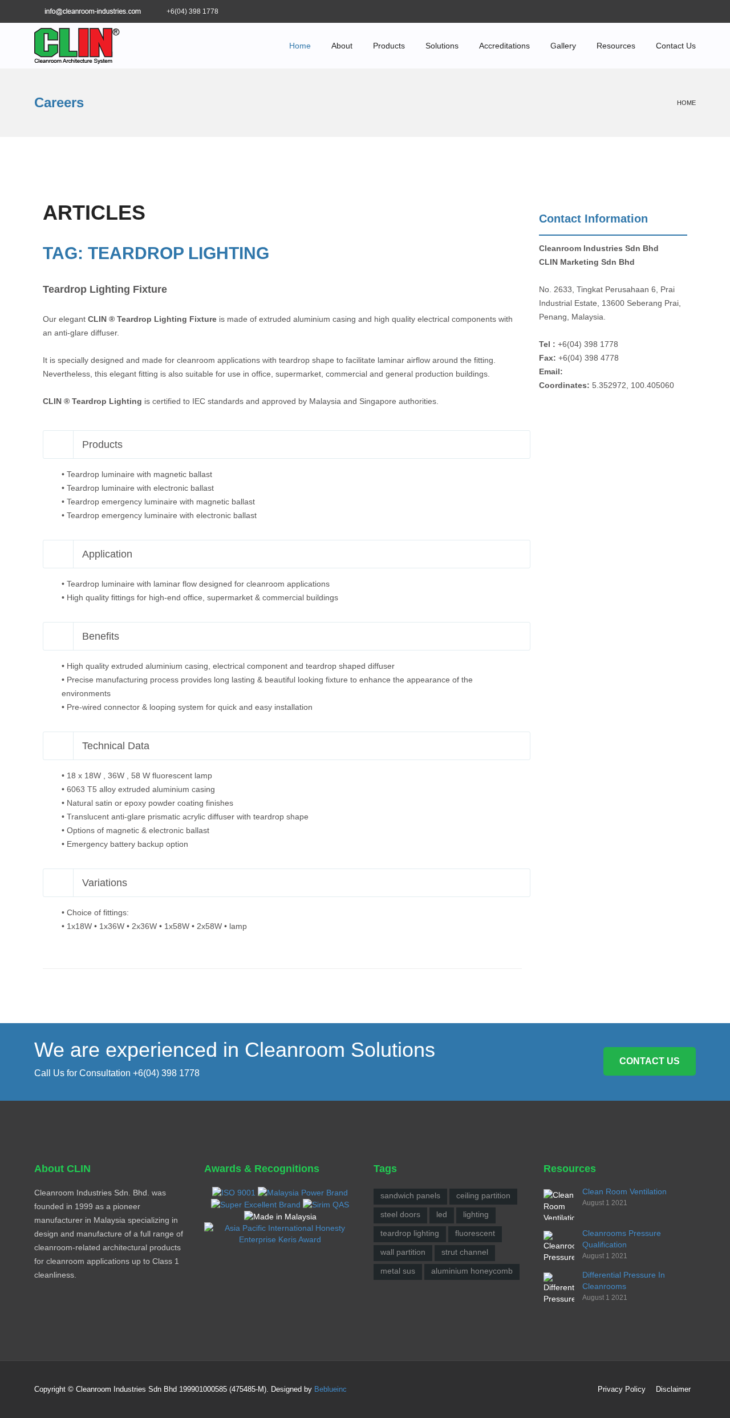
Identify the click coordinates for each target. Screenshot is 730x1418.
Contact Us (676, 45)
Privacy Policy (622, 1389)
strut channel (464, 1252)
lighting (476, 1214)
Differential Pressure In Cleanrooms (623, 1280)
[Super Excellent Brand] (256, 1204)
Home (300, 45)
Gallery (563, 45)
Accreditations (504, 45)
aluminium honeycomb (472, 1270)
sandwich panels (410, 1195)
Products (389, 45)
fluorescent (475, 1233)
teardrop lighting (409, 1233)
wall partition (402, 1252)
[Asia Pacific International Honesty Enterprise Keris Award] (280, 1233)
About (341, 45)
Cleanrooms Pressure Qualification (621, 1239)
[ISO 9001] (234, 1191)
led (441, 1214)
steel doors (400, 1214)
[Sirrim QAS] (326, 1204)
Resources (616, 45)
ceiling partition (483, 1195)
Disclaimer (673, 1389)
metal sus (397, 1270)
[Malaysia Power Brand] (303, 1191)
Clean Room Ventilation (624, 1191)
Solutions (442, 45)
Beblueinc (330, 1389)
